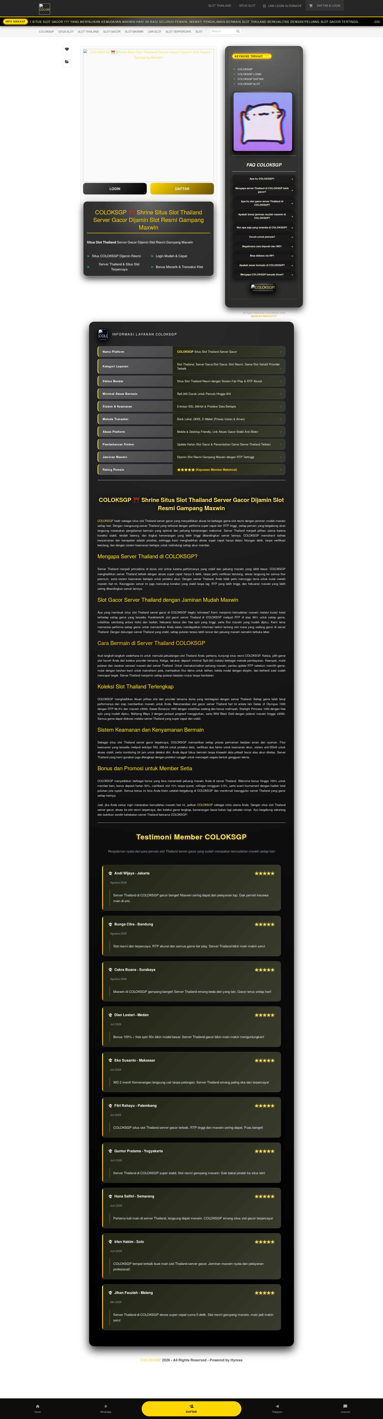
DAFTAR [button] (182, 188)
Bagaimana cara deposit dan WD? (262, 246)
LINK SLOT (154, 31)
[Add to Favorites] (67, 50)
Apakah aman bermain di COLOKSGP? (262, 265)
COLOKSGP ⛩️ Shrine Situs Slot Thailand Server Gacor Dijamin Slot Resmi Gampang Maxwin (191, 504)
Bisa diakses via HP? (262, 255)
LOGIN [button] (114, 188)
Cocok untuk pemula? (262, 236)
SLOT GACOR (112, 31)
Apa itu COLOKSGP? (262, 178)
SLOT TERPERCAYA (178, 31)
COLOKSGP (46, 31)
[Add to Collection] (67, 63)
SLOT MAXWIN (134, 31)
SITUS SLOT (66, 31)
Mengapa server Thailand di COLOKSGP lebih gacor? (262, 190)
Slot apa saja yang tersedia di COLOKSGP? (262, 227)
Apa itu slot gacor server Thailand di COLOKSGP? (262, 203)
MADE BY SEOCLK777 (264, 316)
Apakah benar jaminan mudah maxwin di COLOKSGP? (262, 216)
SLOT (198, 31)
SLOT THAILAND (88, 31)
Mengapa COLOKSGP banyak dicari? (262, 274)
